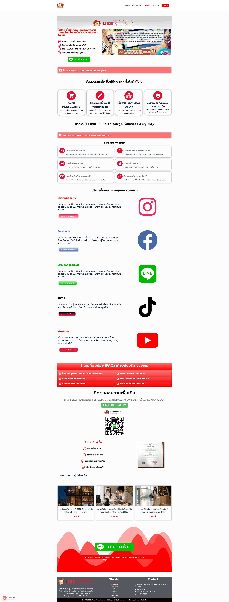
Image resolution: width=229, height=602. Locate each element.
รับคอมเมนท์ (114, 595)
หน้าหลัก (147, 5)
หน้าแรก (114, 582)
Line (114, 593)
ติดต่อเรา (165, 5)
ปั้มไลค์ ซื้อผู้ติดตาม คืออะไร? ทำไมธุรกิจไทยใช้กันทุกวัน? (84, 70)
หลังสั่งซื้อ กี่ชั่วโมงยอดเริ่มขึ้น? (74, 383)
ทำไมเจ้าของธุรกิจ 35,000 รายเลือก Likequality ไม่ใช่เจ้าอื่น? (86, 135)
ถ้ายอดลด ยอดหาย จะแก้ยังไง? (132, 373)
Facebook (114, 585)
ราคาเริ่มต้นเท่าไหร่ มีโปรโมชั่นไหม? (133, 383)
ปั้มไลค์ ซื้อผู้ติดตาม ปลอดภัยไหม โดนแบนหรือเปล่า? (82, 373)
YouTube (114, 591)
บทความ (127, 5)
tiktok (114, 589)
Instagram (114, 587)
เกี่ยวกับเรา (155, 5)
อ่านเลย (75, 516)
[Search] (171, 5)
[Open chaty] (5, 598)
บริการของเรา (136, 5)
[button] (142, 5)
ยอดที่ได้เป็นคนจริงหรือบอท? (73, 378)
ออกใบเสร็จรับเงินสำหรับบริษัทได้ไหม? (134, 378)
